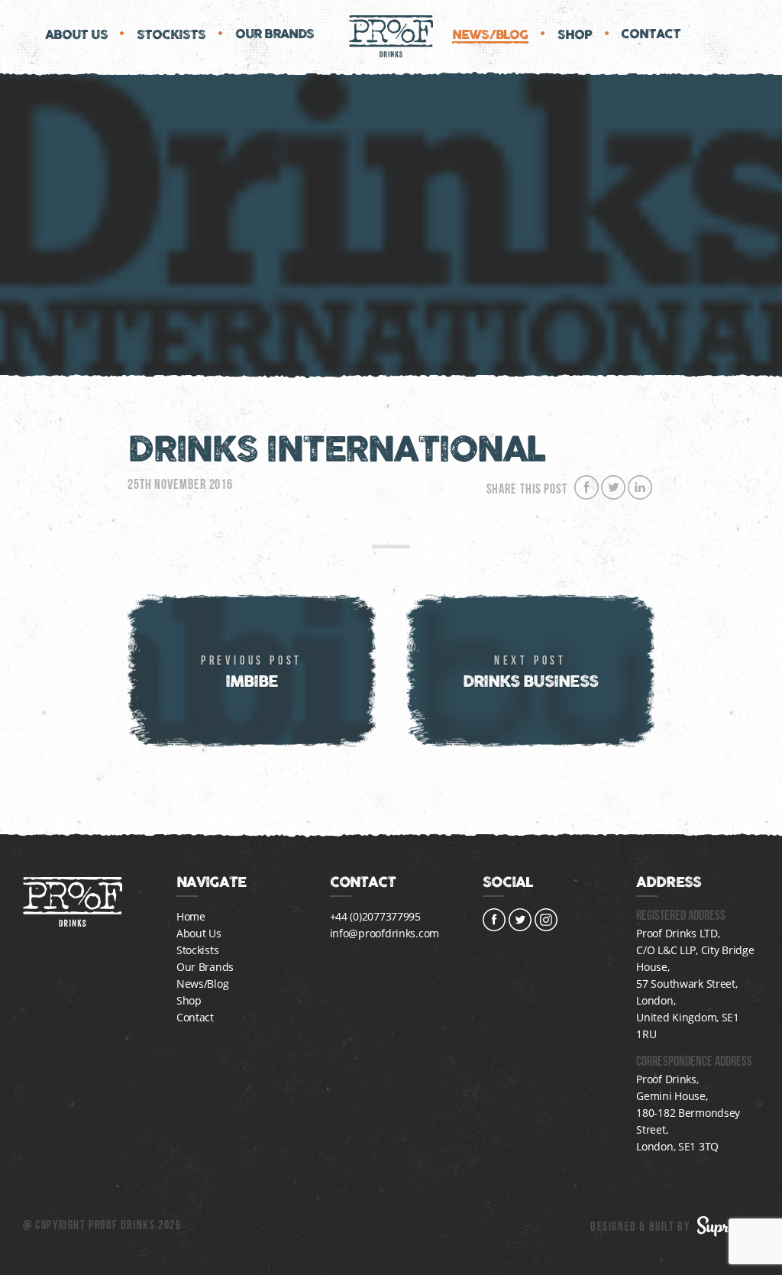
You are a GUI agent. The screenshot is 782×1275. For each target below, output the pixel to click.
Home (190, 916)
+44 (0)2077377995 (375, 916)
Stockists (171, 35)
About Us (76, 35)
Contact (650, 34)
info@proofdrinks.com (384, 933)
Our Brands (275, 34)
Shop (575, 35)
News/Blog (490, 35)
